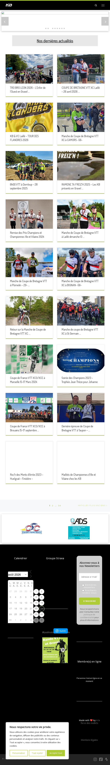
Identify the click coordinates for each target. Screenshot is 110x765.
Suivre (63, 630)
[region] (37, 740)
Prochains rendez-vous (89, 591)
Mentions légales (89, 739)
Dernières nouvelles (90, 586)
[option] (36, 528)
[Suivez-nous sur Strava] (106, 759)
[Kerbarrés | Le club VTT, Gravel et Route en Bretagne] (9, 5)
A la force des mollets (90, 721)
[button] (45, 28)
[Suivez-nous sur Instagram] (95, 759)
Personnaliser (18, 753)
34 (59, 505)
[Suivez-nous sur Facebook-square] (101, 759)
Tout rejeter (37, 753)
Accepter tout (56, 753)
